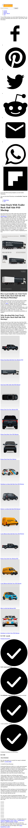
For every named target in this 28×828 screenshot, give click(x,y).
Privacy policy (7, 826)
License (5, 10)
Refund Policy (21, 820)
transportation (4, 216)
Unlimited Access (8, 5)
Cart (4, 14)
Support (5, 12)
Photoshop (7, 18)
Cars (4, 201)
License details (8, 761)
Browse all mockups (8, 4)
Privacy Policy (13, 820)
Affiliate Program (9, 821)
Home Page (6, 200)
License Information (5, 820)
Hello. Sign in (6, 13)
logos (7, 303)
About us (3, 821)
